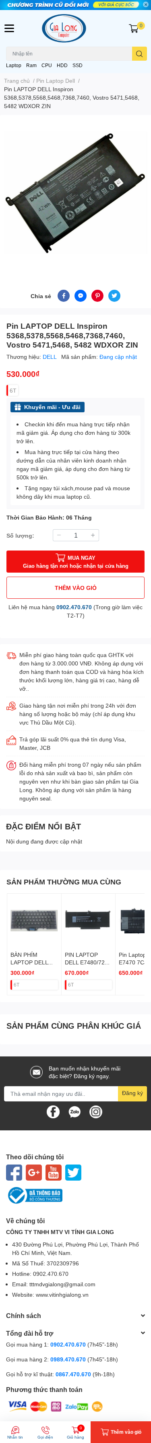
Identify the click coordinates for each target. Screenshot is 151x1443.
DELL (50, 356)
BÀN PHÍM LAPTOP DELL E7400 (29, 962)
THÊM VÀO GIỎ (76, 587)
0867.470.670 (74, 1374)
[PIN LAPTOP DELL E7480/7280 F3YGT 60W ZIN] (88, 920)
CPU (46, 65)
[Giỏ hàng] (134, 28)
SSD (77, 65)
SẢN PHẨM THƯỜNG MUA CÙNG (63, 881)
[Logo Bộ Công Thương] (75, 1195)
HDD (62, 65)
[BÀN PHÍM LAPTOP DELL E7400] (34, 920)
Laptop (13, 65)
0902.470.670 (74, 607)
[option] (75, 192)
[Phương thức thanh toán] (55, 1405)
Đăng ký (132, 1092)
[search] (139, 54)
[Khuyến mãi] (75, 5)
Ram (31, 65)
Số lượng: (20, 535)
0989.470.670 (68, 1359)
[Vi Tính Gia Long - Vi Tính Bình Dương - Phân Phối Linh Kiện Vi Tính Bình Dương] (76, 28)
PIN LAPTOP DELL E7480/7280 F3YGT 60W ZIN (88, 962)
